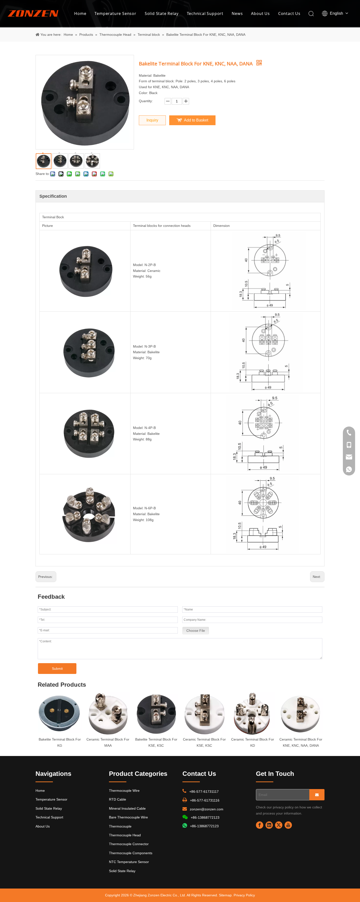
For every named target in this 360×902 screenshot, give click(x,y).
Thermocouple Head (125, 835)
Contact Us (289, 13)
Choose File (195, 631)
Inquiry (152, 120)
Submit (57, 668)
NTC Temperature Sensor (129, 862)
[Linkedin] (269, 825)
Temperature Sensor (115, 13)
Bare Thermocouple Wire (128, 817)
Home (80, 13)
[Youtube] (288, 825)
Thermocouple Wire (124, 790)
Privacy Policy (244, 895)
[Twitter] (278, 825)
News (237, 13)
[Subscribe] (316, 794)
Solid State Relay (162, 13)
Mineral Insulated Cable (127, 808)
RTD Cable (117, 799)
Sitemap (225, 895)
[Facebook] (259, 825)
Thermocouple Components (130, 853)
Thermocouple (120, 826)
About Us (260, 13)
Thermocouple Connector (129, 844)
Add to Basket (196, 120)
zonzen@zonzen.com (206, 809)
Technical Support (205, 13)
